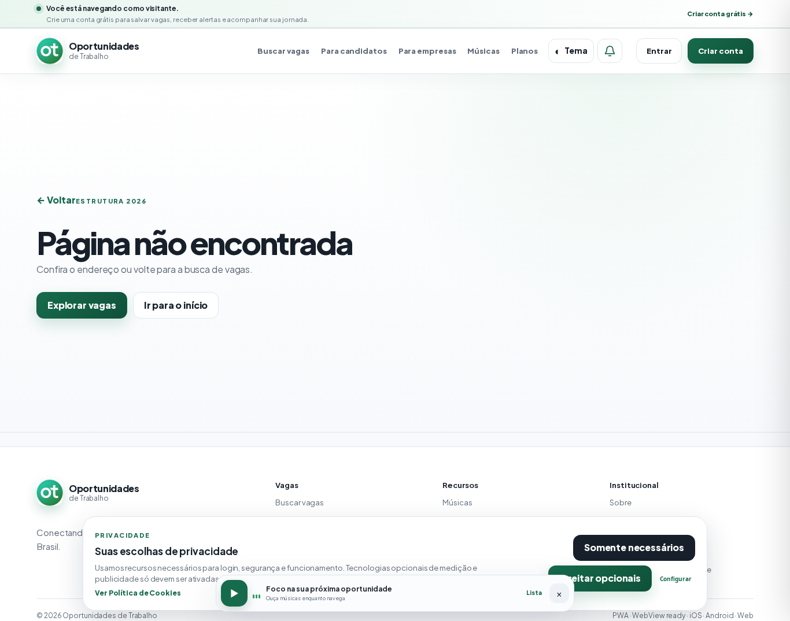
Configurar (676, 579)
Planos (524, 51)
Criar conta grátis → (720, 13)
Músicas (483, 51)
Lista (534, 592)
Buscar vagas (283, 51)
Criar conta (720, 51)
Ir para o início (176, 305)
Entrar (659, 51)
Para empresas (427, 51)
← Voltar (56, 200)
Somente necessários (634, 547)
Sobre (621, 502)
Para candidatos (354, 51)
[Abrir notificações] (609, 51)
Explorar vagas (81, 305)
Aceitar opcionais (600, 578)
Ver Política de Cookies (138, 592)
